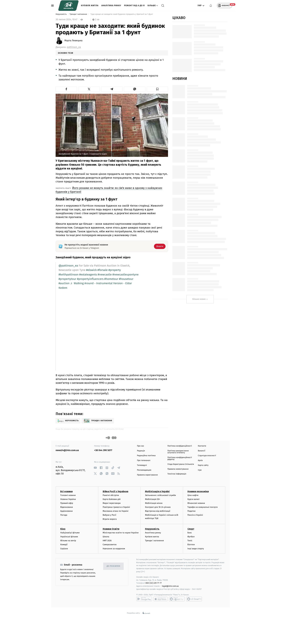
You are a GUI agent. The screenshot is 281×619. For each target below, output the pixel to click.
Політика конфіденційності (179, 446)
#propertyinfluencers (90, 279)
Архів (200, 460)
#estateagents (88, 274)
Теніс (189, 540)
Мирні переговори (112, 503)
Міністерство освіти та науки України (121, 532)
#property (114, 270)
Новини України (68, 499)
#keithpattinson (68, 274)
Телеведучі (142, 465)
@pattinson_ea (68, 265)
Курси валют (193, 499)
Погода (63, 515)
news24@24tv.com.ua (67, 450)
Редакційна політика (146, 456)
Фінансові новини (196, 503)
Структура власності (207, 456)
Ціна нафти (192, 495)
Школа (106, 536)
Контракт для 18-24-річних (158, 507)
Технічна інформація (176, 474)
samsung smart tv (194, 598)
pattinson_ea (74, 47)
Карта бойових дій (112, 499)
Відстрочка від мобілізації (157, 511)
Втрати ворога (110, 519)
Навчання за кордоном (114, 548)
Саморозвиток (110, 544)
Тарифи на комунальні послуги (202, 507)
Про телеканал (143, 460)
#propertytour (67, 279)
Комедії (63, 544)
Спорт (190, 528)
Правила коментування (178, 469)
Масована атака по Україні (115, 511)
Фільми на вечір (68, 540)
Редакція (141, 451)
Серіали (64, 548)
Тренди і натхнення (79, 14)
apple (160, 598)
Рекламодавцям (144, 470)
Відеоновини (66, 507)
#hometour (111, 279)
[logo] (68, 6)
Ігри (200, 470)
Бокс (189, 532)
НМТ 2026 (107, 540)
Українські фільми (69, 536)
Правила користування (147, 475)
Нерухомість (61, 14)
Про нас (140, 446)
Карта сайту (203, 465)
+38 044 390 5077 (103, 450)
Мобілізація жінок (153, 503)
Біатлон (191, 544)
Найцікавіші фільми (70, 532)
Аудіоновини (66, 511)
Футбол (191, 536)
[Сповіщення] (211, 6)
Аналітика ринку (111, 5)
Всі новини (66, 491)
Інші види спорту (195, 548)
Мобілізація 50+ (152, 499)
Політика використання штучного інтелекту (178, 452)
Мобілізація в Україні (157, 491)
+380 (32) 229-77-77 (153, 583)
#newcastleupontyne (125, 274)
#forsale (102, 270)
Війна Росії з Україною (115, 491)
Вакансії (201, 451)
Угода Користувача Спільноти (180, 464)
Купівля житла (89, 5)
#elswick (91, 270)
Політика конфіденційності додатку (179, 458)
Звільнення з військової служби (160, 495)
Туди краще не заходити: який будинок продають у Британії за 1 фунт (122, 14)
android (144, 598)
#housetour (126, 279)
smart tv (177, 598)
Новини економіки (198, 491)
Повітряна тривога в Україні (116, 507)
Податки (191, 511)
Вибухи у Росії (109, 515)
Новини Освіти (111, 528)
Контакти (202, 446)
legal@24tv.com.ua (170, 586)
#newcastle (105, 274)
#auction (64, 283)
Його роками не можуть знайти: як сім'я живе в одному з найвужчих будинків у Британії (109, 189)
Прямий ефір (66, 503)
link (95, 467)
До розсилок (113, 566)
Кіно (62, 528)
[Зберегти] (157, 89)
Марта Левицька (73, 40)
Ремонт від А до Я (134, 5)
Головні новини (68, 495)
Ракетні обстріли (111, 495)
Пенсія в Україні (195, 515)
